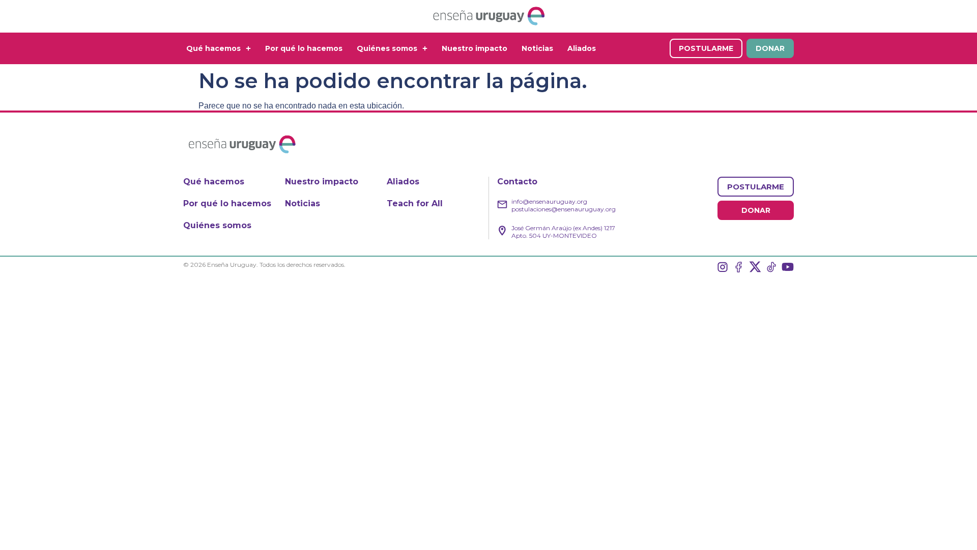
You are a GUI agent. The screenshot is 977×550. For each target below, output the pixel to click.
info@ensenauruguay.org (549, 201)
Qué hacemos (213, 48)
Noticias (537, 48)
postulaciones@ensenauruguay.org (563, 209)
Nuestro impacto (474, 48)
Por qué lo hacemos (303, 48)
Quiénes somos (387, 48)
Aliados (581, 48)
